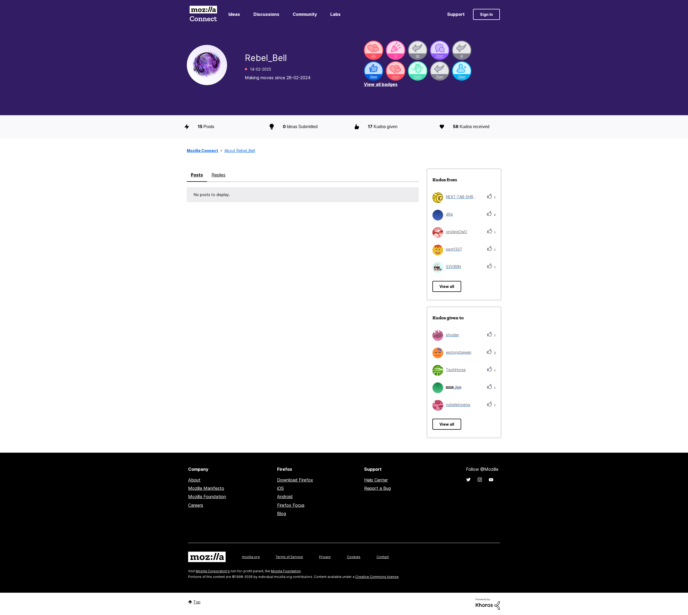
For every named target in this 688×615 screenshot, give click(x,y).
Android (285, 496)
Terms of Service (289, 557)
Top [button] (196, 602)
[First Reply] (439, 71)
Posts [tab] (197, 175)
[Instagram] (479, 479)
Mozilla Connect (203, 14)
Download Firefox (295, 480)
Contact (383, 557)
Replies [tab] (218, 175)
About (194, 480)
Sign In (486, 14)
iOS (280, 488)
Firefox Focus (290, 505)
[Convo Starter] (439, 50)
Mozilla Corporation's (213, 571)
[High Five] (373, 50)
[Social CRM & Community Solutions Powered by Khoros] (488, 603)
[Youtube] (491, 479)
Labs (335, 14)
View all (446, 286)
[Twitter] (468, 479)
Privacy (325, 557)
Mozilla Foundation (207, 496)
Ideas (234, 14)
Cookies (353, 557)
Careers (195, 505)
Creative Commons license (377, 577)
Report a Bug (377, 488)
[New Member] (461, 71)
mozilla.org (251, 557)
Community (305, 14)
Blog (281, 513)
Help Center (376, 480)
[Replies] (417, 50)
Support (456, 14)
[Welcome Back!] (417, 71)
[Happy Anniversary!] (395, 50)
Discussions (266, 14)
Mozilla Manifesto (206, 488)
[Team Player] (373, 71)
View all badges (380, 84)
